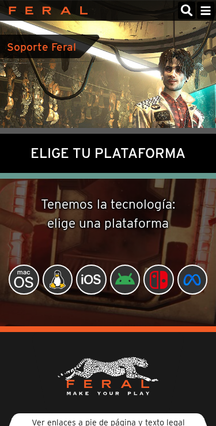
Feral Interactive (45, 10)
